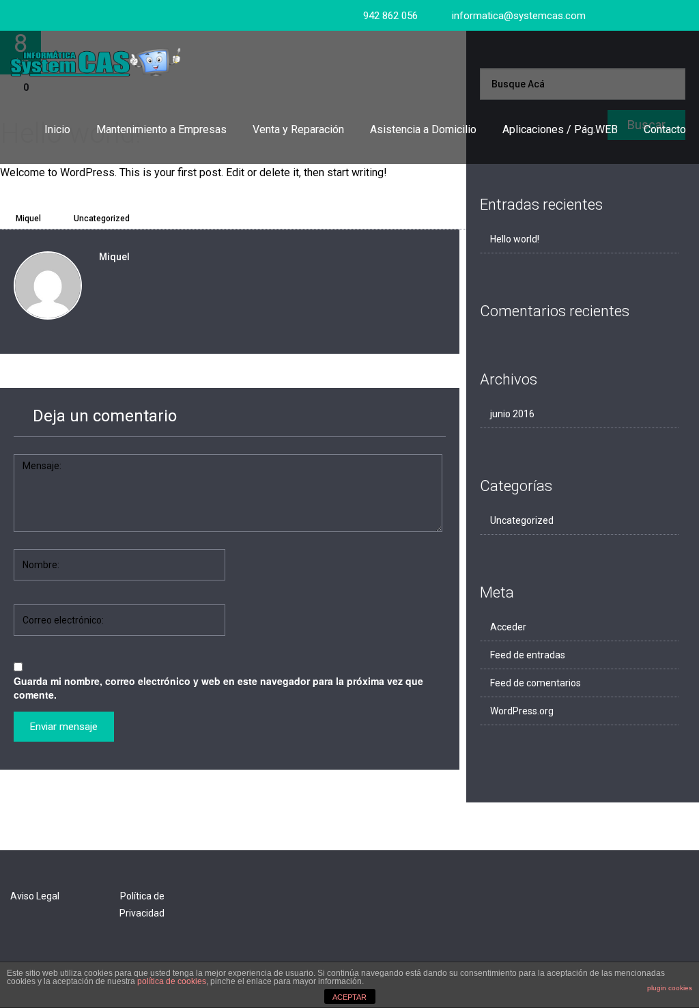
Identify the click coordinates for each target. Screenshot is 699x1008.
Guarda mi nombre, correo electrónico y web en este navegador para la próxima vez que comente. (218, 687)
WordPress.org (522, 710)
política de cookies (171, 981)
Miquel (27, 218)
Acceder (508, 626)
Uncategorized (102, 218)
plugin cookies (669, 988)
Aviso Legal (34, 896)
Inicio (57, 129)
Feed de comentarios (535, 682)
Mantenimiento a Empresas (161, 129)
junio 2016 (512, 413)
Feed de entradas (527, 654)
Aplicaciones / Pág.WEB (560, 129)
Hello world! (514, 239)
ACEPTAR (349, 997)
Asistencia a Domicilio (423, 129)
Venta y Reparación (298, 129)
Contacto (665, 129)
